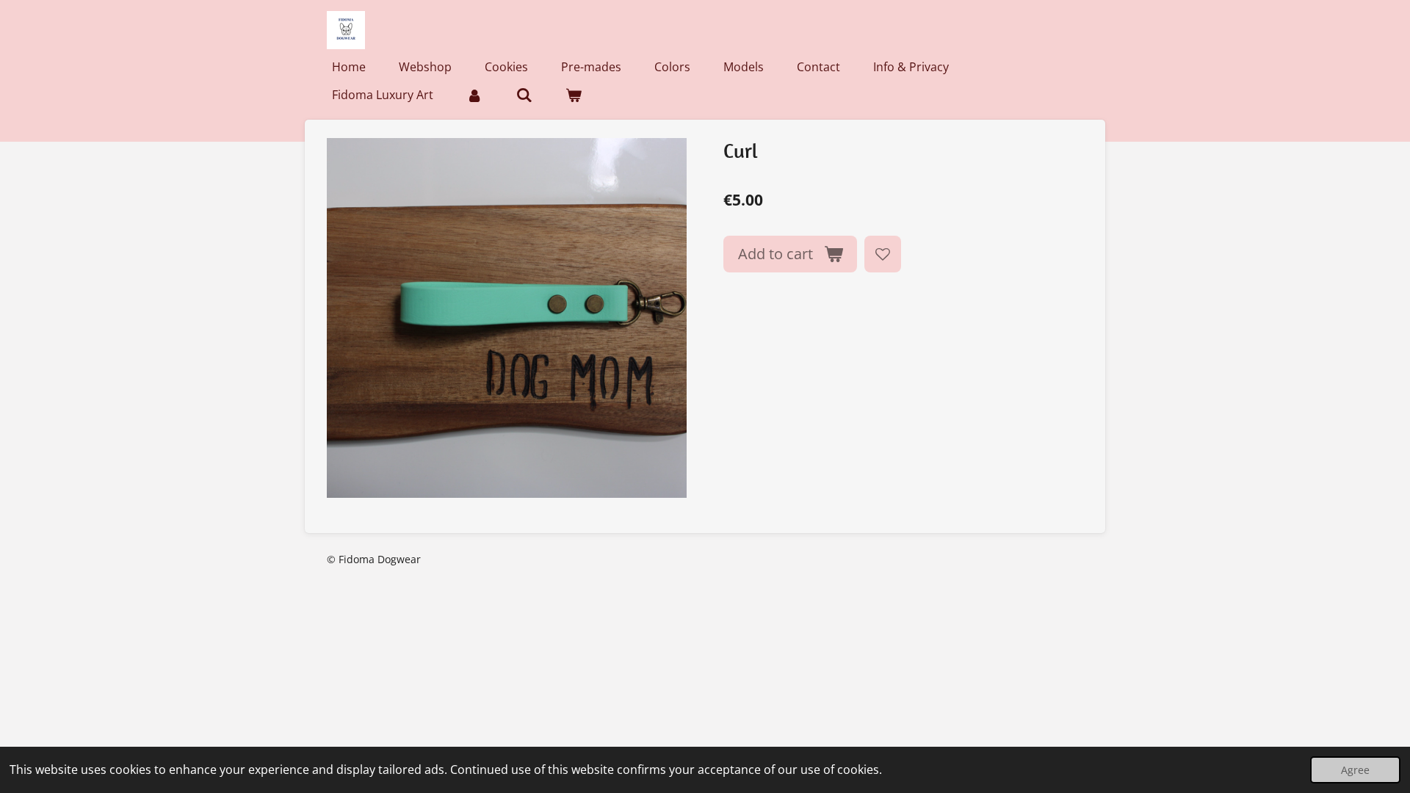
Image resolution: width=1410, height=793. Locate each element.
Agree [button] (1355, 770)
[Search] (523, 95)
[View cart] (573, 95)
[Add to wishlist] (882, 254)
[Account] (474, 95)
